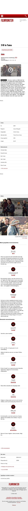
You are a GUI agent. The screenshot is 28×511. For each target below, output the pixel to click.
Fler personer (5, 168)
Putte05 (13, 380)
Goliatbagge (13, 294)
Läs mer (18, 502)
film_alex (13, 251)
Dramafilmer (14, 497)
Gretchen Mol (4, 162)
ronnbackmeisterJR (13, 273)
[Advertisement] (14, 33)
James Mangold (16, 128)
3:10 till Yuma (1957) (5, 478)
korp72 (13, 428)
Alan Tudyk (3, 159)
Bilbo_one (13, 410)
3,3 (16, 57)
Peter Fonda (3, 165)
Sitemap (14, 505)
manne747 (13, 328)
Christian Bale (4, 150)
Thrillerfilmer (8, 498)
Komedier (19, 497)
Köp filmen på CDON (7, 50)
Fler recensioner (6, 448)
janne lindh (13, 362)
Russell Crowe (4, 153)
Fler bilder (25, 238)
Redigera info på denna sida (8, 466)
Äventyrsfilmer (14, 498)
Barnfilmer (20, 498)
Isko (13, 394)
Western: (3, 53)
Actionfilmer (9, 497)
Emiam (13, 342)
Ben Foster (3, 156)
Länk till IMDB (5, 469)
